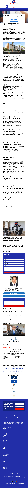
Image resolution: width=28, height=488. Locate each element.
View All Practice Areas (14, 21)
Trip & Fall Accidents (6, 358)
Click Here (16, 473)
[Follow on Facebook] (11, 481)
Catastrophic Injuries (18, 360)
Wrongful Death (17, 356)
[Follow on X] (12, 481)
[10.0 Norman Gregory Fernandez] (14, 340)
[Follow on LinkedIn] (15, 481)
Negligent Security (6, 359)
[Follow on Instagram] (14, 481)
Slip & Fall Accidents (6, 357)
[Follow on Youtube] (17, 481)
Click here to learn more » (6, 347)
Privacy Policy (16, 484)
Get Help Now (14, 19)
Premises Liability (6, 356)
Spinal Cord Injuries (18, 358)
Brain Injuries (17, 357)
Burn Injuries (17, 359)
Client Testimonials (14, 295)
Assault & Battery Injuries (7, 360)
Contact (14, 415)
